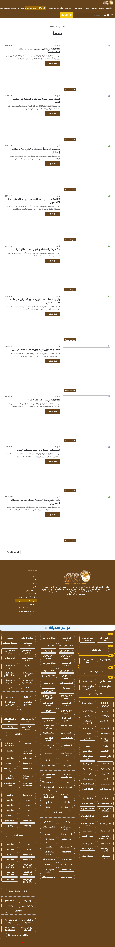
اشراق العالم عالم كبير (87, 817)
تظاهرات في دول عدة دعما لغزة (44, 399)
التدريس (105, 816)
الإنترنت (102, 8)
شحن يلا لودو (66, 725)
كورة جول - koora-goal (27, 752)
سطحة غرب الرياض (10, 651)
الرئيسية (109, 8)
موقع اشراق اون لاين (87, 687)
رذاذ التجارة (87, 768)
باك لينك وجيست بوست (105, 837)
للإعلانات (19, 943)
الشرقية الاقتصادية (87, 722)
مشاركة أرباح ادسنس (55, 8)
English (20, 8)
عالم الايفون (105, 728)
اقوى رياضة (105, 831)
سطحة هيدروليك (10, 643)
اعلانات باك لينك (66, 807)
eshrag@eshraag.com (76, 594)
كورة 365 (27, 697)
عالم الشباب (96, 650)
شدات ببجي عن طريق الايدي (48, 689)
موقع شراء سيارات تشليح (9, 674)
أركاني (105, 779)
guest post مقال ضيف (48, 776)
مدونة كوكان (88, 728)
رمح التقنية (105, 768)
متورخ (105, 746)
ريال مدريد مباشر (66, 834)
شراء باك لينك (105, 798)
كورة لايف (27, 800)
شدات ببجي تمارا (49, 638)
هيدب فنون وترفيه (105, 857)
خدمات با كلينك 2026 (66, 796)
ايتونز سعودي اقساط (66, 656)
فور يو (48, 710)
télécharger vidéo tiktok (18, 935)
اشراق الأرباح (87, 789)
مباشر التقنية (87, 779)
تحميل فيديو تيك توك (10, 921)
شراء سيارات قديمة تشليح (18, 688)
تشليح (27, 665)
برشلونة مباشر (49, 827)
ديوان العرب (66, 802)
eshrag (56, 45)
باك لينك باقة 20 (48, 782)
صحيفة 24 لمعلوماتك (27, 607)
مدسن (87, 746)
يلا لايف (19, 709)
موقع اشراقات (105, 686)
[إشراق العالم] (108, 2)
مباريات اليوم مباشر (66, 828)
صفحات (33, 614)
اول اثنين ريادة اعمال (105, 639)
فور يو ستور (49, 683)
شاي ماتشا (66, 765)
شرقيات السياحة (87, 784)
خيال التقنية (105, 716)
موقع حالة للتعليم (105, 849)
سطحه (10, 638)
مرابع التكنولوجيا (87, 710)
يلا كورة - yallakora (10, 777)
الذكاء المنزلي (78, 8)
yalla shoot (48, 822)
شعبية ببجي (66, 733)
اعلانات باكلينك (57, 812)
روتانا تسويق (105, 751)
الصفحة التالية (13, 552)
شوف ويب (87, 716)
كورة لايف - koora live (27, 865)
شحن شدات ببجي (66, 719)
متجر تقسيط (48, 670)
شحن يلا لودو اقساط (48, 656)
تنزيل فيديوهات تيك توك (27, 928)
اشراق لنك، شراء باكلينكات (105, 809)
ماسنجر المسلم (96, 671)
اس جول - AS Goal (9, 784)
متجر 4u (66, 688)
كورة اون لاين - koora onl (27, 777)
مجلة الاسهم (105, 721)
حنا (66, 760)
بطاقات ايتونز (48, 733)
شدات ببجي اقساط (66, 639)
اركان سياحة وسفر (96, 694)
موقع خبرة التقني (105, 739)
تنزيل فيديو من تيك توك (27, 921)
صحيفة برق (87, 681)
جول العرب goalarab (27, 703)
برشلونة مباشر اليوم (10, 720)
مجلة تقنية (105, 843)
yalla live (18, 734)
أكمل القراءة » (52, 63)
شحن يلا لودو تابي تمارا (48, 696)
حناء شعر (48, 753)
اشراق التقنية (87, 703)
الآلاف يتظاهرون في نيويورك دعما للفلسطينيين (36, 349)
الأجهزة (87, 8)
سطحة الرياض (27, 638)
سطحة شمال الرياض (27, 651)
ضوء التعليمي (105, 681)
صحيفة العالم (87, 856)
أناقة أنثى (87, 738)
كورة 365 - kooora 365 (27, 784)
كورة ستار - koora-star (9, 744)
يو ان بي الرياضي (87, 843)
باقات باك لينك (88, 803)
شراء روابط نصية (105, 803)
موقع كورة (18, 835)
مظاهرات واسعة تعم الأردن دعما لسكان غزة (38, 249)
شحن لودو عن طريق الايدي (48, 726)
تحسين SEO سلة (88, 660)
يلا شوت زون (27, 906)
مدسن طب (87, 831)
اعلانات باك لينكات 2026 (18, 891)
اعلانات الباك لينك (88, 808)
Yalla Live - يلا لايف (10, 769)
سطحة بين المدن (27, 644)
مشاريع (49, 802)
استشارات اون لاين (87, 757)
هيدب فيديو (87, 763)
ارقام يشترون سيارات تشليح (27, 681)
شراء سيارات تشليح (27, 674)
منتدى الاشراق (105, 823)
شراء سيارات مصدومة (10, 681)
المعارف (105, 763)
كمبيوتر (95, 8)
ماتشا (48, 760)
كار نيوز (88, 733)
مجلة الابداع (87, 751)
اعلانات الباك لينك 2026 (88, 824)
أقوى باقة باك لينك (48, 788)
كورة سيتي (9, 697)
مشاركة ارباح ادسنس (87, 639)
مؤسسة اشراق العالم (28, 611)
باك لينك (68, 8)
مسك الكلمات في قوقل (105, 704)
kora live (9, 795)
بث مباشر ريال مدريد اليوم (10, 703)
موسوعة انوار (105, 789)
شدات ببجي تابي (48, 645)
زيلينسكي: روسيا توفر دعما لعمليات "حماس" (37, 449)
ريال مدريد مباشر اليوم (27, 720)
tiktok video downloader (9, 928)
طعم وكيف (105, 774)
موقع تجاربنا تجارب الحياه (48, 796)
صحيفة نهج (105, 733)
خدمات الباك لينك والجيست (66, 776)
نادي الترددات (105, 756)
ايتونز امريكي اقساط (48, 704)
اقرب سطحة (9, 658)
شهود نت (87, 774)
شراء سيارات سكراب (10, 666)
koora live (10, 758)
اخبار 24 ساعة (87, 848)
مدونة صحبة (105, 784)
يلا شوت (66, 822)
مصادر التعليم (87, 836)
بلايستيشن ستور (66, 738)
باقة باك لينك (105, 659)
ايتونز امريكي (48, 650)
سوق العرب (66, 782)
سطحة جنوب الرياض (27, 659)
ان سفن (105, 710)
